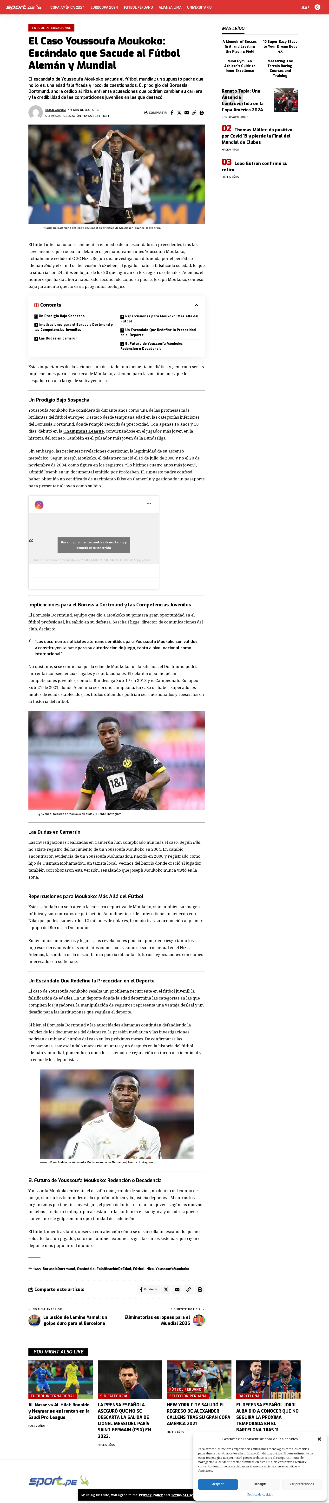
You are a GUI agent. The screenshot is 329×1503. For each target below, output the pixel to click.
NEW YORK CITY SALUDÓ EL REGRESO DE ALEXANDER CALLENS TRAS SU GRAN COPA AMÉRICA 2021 (198, 1414)
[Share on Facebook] (171, 112)
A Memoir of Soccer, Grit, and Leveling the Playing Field (240, 46)
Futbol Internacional (51, 27)
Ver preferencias (302, 1484)
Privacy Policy (151, 1495)
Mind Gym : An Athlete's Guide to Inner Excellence (240, 66)
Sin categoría (113, 1395)
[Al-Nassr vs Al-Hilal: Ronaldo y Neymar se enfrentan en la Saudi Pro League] (60, 1379)
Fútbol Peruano (185, 1389)
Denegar (260, 1484)
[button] (319, 1439)
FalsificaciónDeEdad (114, 1269)
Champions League (83, 431)
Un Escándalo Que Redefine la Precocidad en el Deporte (158, 332)
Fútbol (139, 1269)
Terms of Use (182, 1495)
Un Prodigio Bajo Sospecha (62, 316)
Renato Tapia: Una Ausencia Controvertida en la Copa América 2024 (242, 100)
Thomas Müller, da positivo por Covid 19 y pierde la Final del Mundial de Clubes (257, 136)
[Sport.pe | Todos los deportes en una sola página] (24, 7)
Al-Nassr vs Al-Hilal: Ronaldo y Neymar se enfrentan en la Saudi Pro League (59, 1411)
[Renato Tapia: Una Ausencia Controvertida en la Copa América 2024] (286, 100)
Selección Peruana (187, 1395)
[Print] (201, 112)
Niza (150, 1269)
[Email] (186, 112)
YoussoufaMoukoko (172, 1269)
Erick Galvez (55, 109)
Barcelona (249, 1395)
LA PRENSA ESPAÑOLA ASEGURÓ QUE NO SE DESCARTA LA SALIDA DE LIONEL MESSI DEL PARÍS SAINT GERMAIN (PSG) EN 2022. (124, 1420)
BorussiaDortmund (59, 1269)
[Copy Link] (194, 112)
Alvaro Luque (238, 117)
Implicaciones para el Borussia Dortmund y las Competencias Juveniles (73, 327)
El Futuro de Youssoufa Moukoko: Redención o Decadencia (151, 346)
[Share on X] (179, 112)
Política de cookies (260, 1494)
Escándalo (86, 1269)
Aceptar (218, 1484)
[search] (296, 7)
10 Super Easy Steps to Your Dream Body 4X (280, 46)
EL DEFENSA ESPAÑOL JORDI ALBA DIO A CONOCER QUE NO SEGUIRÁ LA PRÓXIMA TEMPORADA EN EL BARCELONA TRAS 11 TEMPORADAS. (267, 1420)
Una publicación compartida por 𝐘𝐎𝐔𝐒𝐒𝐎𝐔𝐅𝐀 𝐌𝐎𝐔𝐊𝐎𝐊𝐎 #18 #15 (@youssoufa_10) (98, 560)
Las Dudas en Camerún (58, 338)
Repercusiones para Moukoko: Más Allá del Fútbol (159, 319)
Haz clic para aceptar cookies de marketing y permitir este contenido (94, 545)
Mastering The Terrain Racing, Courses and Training (280, 68)
